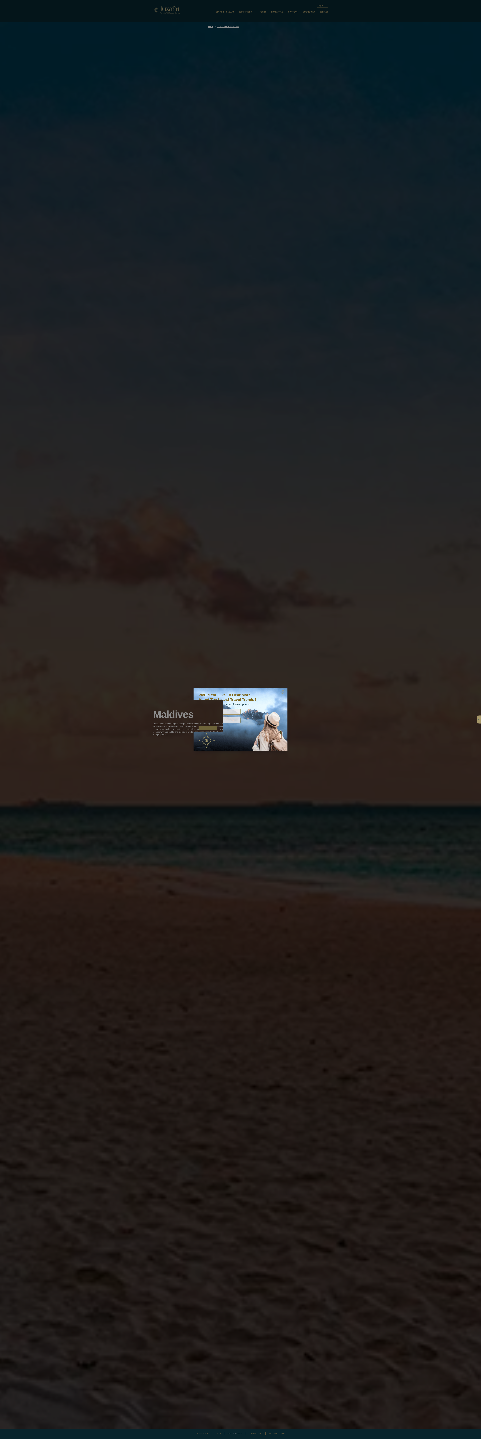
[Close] (282, 691)
